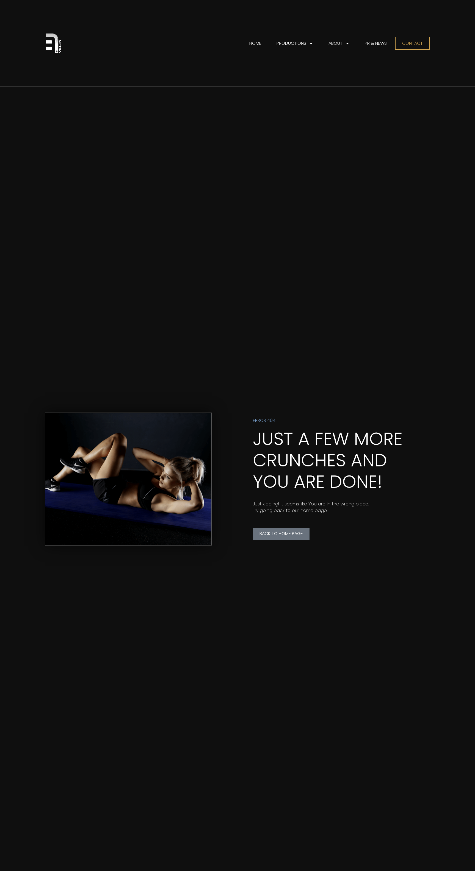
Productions (291, 43)
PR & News (376, 43)
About (335, 43)
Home (255, 43)
